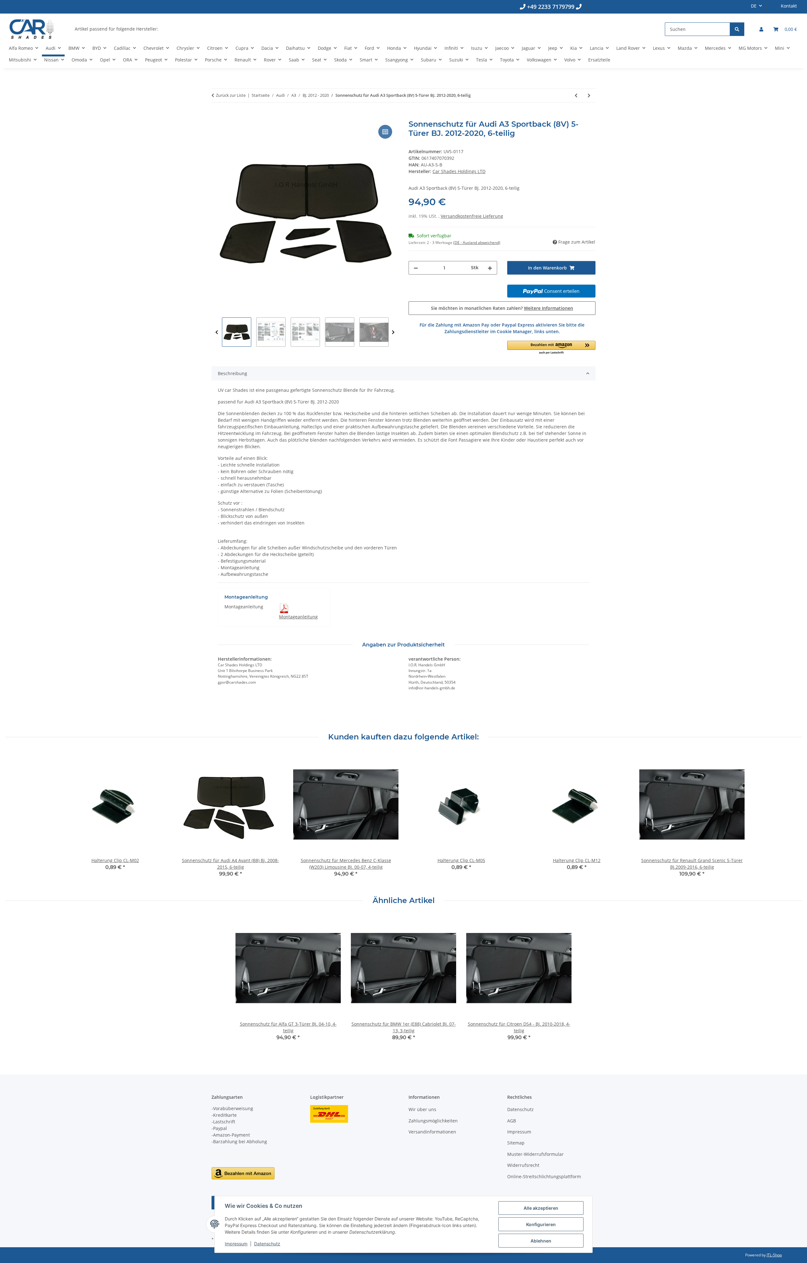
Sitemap (516, 1143)
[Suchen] (737, 29)
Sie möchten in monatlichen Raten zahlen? (502, 308)
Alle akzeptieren (541, 1208)
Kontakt (789, 6)
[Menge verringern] (416, 267)
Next (393, 332)
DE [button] (754, 6)
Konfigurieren (541, 1224)
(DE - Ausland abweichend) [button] (476, 242)
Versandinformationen (432, 1132)
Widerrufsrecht (523, 1165)
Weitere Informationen (548, 308)
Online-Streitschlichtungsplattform (544, 1176)
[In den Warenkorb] (217, 116)
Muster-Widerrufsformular (535, 1154)
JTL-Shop (774, 1255)
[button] (761, 29)
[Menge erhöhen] (490, 267)
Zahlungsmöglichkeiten (433, 1121)
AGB (511, 1121)
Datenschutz (267, 1243)
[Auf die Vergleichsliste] (385, 132)
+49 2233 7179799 (550, 6)
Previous (217, 332)
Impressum (236, 1243)
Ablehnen (541, 1240)
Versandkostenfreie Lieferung (472, 216)
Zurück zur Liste (231, 95)
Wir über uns (422, 1109)
